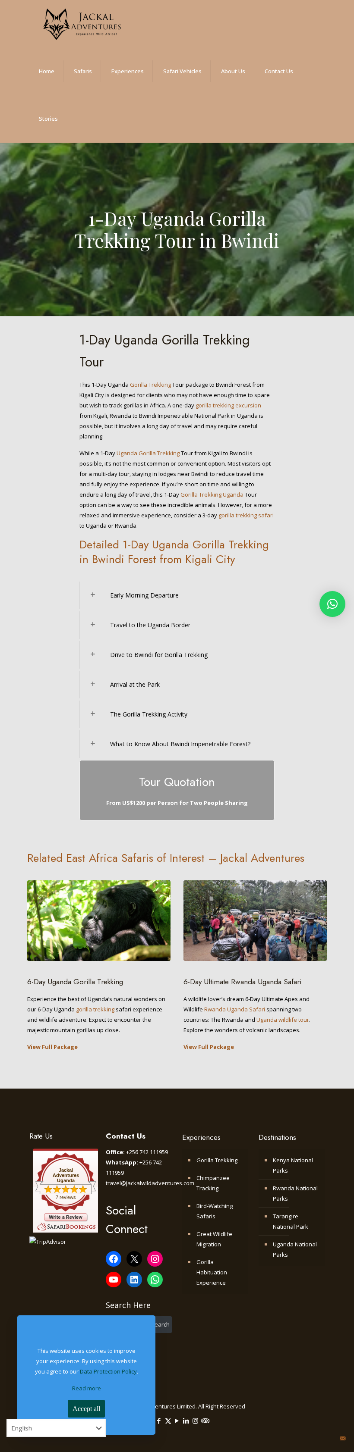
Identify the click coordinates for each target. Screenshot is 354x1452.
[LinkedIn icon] (186, 1420)
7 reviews (66, 1197)
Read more (86, 1388)
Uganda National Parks (295, 1249)
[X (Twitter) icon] (168, 1420)
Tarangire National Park (290, 1221)
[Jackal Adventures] (81, 23)
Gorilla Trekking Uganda (211, 494)
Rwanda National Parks (295, 1193)
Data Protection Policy (108, 1371)
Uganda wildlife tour (282, 1019)
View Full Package (52, 1047)
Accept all (86, 1408)
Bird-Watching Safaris (214, 1211)
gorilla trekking (95, 1009)
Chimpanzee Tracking (213, 1183)
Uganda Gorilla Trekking (148, 453)
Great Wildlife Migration (214, 1239)
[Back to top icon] (319, 1438)
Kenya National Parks (293, 1165)
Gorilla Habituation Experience (211, 1272)
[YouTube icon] (177, 1420)
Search (160, 1324)
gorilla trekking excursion (227, 405)
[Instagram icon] (195, 1420)
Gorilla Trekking (150, 384)
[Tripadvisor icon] (204, 1420)
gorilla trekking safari (246, 515)
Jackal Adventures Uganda (66, 1175)
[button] (332, 604)
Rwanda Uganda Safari (234, 1009)
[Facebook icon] (159, 1420)
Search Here (128, 1305)
